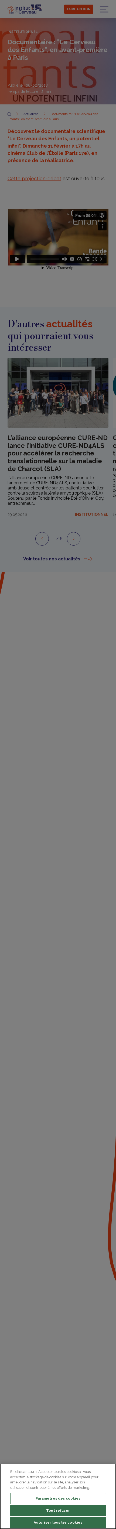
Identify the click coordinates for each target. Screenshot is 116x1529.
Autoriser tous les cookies (58, 1522)
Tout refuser (58, 1510)
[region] (58, 1496)
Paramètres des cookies (58, 1498)
